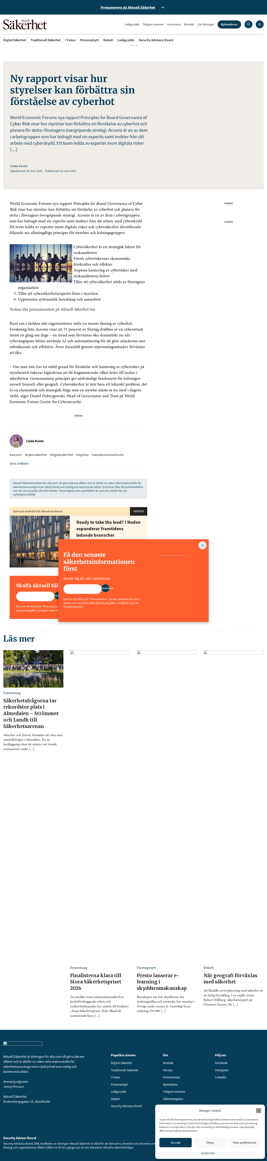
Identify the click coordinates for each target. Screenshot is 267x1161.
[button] (259, 1111)
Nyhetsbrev (229, 24)
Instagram (221, 1070)
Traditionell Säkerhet (46, 40)
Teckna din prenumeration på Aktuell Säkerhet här (52, 309)
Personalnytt (89, 40)
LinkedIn (220, 1077)
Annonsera (174, 24)
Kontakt (189, 24)
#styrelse (82, 455)
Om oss (167, 1070)
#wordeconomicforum (107, 455)
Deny (210, 1142)
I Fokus (70, 40)
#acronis (16, 455)
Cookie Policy (208, 1152)
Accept (175, 1142)
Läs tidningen (206, 24)
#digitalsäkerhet (61, 455)
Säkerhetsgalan (173, 1099)
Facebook (221, 1063)
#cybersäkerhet (36, 455)
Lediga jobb (132, 24)
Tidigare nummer (153, 24)
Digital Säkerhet (14, 40)
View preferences (244, 1142)
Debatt (108, 40)
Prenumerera (171, 1077)
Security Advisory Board (156, 40)
